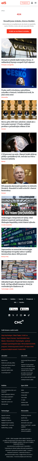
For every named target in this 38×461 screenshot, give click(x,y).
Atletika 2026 (24, 402)
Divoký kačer (4, 404)
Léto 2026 (24, 356)
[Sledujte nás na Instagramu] (21, 315)
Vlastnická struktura (24, 452)
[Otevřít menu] (35, 3)
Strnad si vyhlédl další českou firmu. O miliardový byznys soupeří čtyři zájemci (18, 61)
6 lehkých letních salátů (27, 379)
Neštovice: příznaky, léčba (8, 363)
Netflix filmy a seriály (6, 427)
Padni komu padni (6, 399)
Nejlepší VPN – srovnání (7, 425)
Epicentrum (4, 360)
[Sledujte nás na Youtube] (24, 315)
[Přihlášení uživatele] (32, 3)
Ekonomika (24, 411)
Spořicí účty (24, 418)
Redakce (13, 299)
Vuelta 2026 (22, 349)
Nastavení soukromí (12, 452)
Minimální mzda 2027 (26, 423)
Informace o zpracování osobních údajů (15, 450)
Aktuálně (4, 356)
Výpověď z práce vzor (7, 401)
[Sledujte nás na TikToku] (28, 315)
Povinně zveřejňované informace (23, 456)
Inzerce (21, 299)
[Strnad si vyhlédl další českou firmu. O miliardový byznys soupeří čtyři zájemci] (19, 48)
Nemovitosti (11, 341)
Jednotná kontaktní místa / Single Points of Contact (18, 454)
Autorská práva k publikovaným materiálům (18, 446)
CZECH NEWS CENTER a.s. (25, 438)
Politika (3, 385)
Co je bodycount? (6, 372)
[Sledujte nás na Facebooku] (17, 315)
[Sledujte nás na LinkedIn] (9, 315)
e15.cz (3, 10)
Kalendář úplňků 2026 (7, 370)
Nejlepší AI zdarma (6, 420)
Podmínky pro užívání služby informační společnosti (18, 448)
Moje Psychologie (6, 335)
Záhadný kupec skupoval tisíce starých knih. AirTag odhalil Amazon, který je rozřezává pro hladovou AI (17, 284)
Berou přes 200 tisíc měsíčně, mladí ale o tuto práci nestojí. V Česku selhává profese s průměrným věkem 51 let (18, 124)
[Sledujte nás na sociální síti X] (13, 315)
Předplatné (29, 299)
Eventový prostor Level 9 (16, 346)
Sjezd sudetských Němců (7, 394)
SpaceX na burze (5, 415)
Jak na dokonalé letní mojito (28, 377)
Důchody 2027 (25, 420)
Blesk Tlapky (17, 335)
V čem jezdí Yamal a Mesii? (8, 365)
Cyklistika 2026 (25, 405)
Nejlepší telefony (5, 418)
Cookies (29, 450)
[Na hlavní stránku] (3, 2)
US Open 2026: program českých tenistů (17, 348)
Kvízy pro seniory (5, 368)
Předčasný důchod (26, 415)
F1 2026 (23, 400)
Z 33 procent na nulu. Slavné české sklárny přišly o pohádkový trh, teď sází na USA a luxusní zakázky (19, 156)
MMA (22, 390)
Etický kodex (9, 456)
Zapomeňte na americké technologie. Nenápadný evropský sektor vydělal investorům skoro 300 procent (16, 251)
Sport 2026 (24, 385)
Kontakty (4, 299)
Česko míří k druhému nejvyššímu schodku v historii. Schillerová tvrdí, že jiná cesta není (17, 92)
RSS (15, 302)
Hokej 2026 (24, 395)
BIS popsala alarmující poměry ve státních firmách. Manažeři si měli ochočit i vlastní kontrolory (19, 188)
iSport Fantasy (11, 338)
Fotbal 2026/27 (25, 392)
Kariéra (21, 302)
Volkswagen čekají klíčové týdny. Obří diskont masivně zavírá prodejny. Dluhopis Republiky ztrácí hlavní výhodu (18, 220)
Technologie (5, 411)
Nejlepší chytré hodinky (7, 423)
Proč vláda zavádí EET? (7, 397)
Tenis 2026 (24, 397)
